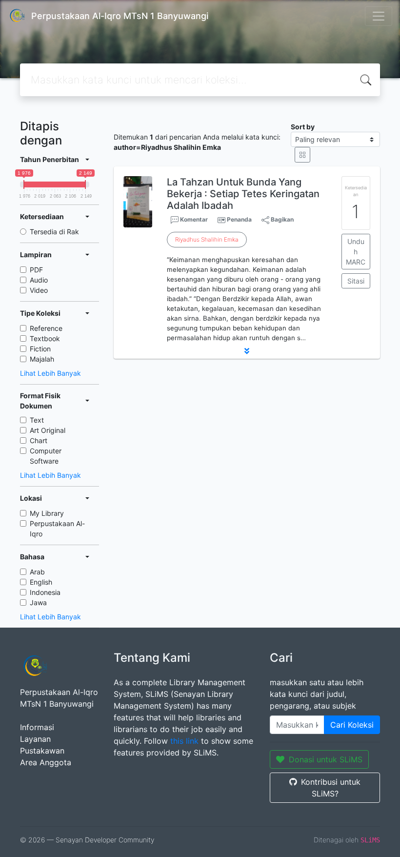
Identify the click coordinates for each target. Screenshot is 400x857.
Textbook (45, 338)
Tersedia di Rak (54, 231)
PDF (36, 269)
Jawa (38, 602)
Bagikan (281, 219)
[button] (247, 351)
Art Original (47, 430)
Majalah (42, 359)
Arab (37, 572)
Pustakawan (42, 750)
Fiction (40, 349)
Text (37, 420)
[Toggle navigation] (378, 16)
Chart (38, 440)
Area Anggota (45, 762)
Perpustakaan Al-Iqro (57, 528)
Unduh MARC (355, 251)
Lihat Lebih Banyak (50, 373)
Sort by (303, 126)
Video (39, 290)
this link (184, 741)
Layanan (35, 739)
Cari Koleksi (352, 725)
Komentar (193, 219)
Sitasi (355, 281)
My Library (47, 513)
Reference (46, 328)
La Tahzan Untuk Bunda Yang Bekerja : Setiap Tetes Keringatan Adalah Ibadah (243, 193)
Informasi (37, 727)
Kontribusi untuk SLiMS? (330, 787)
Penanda (239, 219)
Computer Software (45, 456)
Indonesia (45, 592)
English (41, 582)
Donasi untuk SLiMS (325, 759)
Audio (39, 280)
